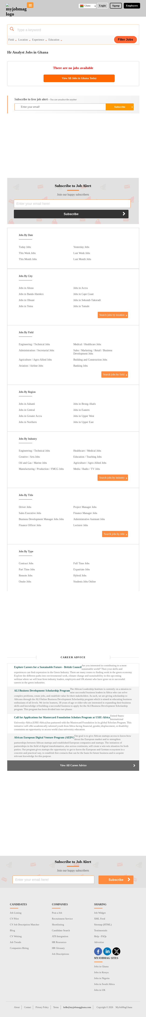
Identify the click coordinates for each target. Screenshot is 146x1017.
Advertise (99, 942)
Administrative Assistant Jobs (89, 519)
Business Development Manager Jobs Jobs (41, 519)
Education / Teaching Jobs (87, 456)
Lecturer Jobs (80, 525)
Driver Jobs (25, 506)
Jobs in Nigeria (102, 978)
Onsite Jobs (25, 581)
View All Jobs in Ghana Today (79, 78)
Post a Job (57, 912)
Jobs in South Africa (104, 984)
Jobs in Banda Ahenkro (31, 294)
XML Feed (99, 918)
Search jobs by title (114, 533)
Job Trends (15, 942)
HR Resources (59, 942)
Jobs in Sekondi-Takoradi (87, 300)
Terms (56, 1007)
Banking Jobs (80, 365)
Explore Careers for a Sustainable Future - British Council (48, 667)
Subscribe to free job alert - (45, 99)
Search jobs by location (112, 314)
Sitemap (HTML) (103, 924)
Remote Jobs (25, 575)
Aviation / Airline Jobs (31, 365)
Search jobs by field (114, 374)
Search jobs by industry (112, 477)
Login (102, 5)
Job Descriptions (60, 954)
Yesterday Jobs (81, 246)
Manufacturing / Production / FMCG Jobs (41, 468)
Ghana (87, 5)
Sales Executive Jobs (30, 513)
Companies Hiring (19, 948)
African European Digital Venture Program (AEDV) (44, 737)
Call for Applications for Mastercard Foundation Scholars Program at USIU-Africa (62, 717)
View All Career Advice (73, 765)
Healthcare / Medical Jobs (87, 450)
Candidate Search (61, 930)
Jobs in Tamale (81, 306)
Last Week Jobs (81, 253)
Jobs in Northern (28, 422)
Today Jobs (25, 246)
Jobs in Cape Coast (83, 294)
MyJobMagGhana (124, 1007)
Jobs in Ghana (101, 966)
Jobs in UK (99, 990)
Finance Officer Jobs (30, 525)
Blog (12, 930)
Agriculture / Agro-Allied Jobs (35, 359)
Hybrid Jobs (79, 575)
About (17, 1007)
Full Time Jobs (81, 563)
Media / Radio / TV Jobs (86, 468)
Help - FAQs (100, 936)
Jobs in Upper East (83, 422)
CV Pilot (14, 918)
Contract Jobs (26, 563)
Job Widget (100, 912)
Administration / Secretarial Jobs (36, 350)
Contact (27, 1007)
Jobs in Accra (80, 287)
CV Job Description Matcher (24, 924)
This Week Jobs (27, 253)
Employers (132, 5)
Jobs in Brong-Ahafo (84, 403)
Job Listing (15, 912)
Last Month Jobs (82, 259)
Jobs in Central (27, 409)
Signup (116, 5)
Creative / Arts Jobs (29, 456)
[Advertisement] (73, 143)
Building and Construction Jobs (90, 359)
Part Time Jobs (27, 569)
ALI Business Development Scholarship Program (42, 690)
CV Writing (16, 936)
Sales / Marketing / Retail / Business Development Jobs (92, 352)
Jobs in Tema (26, 306)
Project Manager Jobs (84, 506)
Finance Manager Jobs (85, 513)
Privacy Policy (42, 1007)
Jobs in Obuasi (26, 300)
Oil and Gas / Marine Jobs (33, 462)
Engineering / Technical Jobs (34, 344)
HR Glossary (58, 948)
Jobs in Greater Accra (30, 415)
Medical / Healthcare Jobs (87, 344)
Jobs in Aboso (26, 287)
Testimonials (100, 930)
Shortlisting (58, 924)
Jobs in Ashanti (27, 403)
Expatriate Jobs (81, 569)
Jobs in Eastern (81, 409)
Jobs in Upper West (83, 415)
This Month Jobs (28, 259)
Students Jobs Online (84, 581)
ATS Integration (60, 936)
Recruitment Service (62, 918)
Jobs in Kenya (101, 972)
